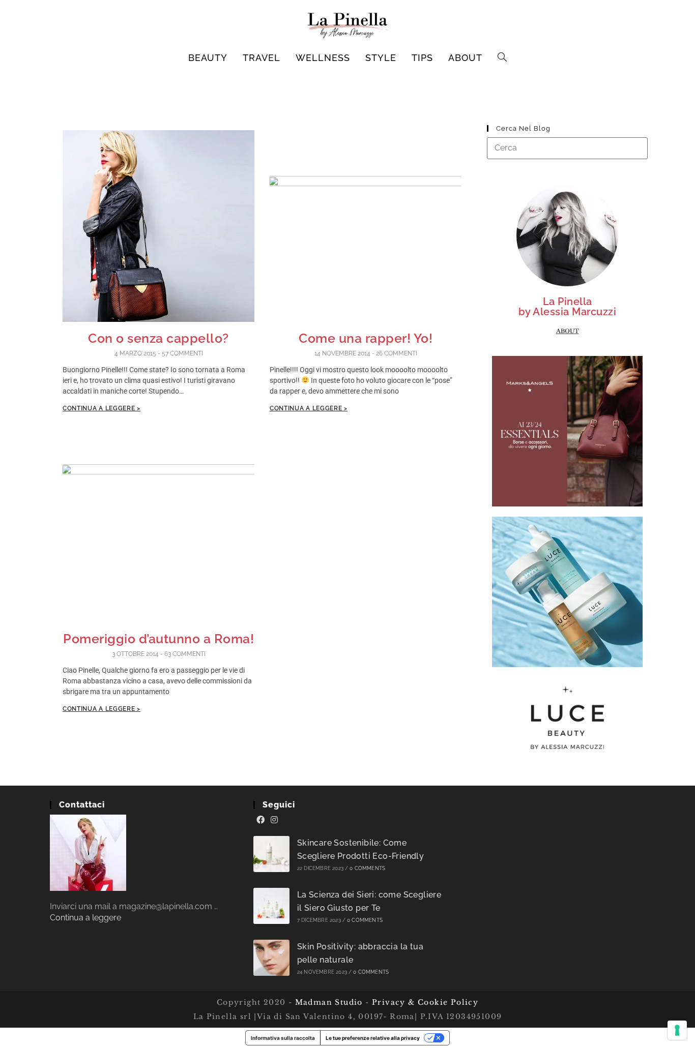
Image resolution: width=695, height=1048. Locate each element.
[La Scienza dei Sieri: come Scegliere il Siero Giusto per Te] (271, 906)
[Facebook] (260, 820)
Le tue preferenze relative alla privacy (373, 1038)
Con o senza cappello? (158, 338)
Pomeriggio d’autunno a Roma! (158, 638)
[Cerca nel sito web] (567, 148)
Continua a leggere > (101, 408)
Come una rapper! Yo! (365, 338)
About (567, 331)
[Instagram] (274, 820)
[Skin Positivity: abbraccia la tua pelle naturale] (271, 958)
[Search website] (502, 58)
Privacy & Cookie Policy (425, 1002)
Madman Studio (327, 1002)
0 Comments (367, 868)
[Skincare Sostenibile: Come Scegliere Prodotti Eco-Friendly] (271, 854)
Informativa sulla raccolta (283, 1038)
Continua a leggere (85, 917)
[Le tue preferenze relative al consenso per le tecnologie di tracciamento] (677, 1030)
